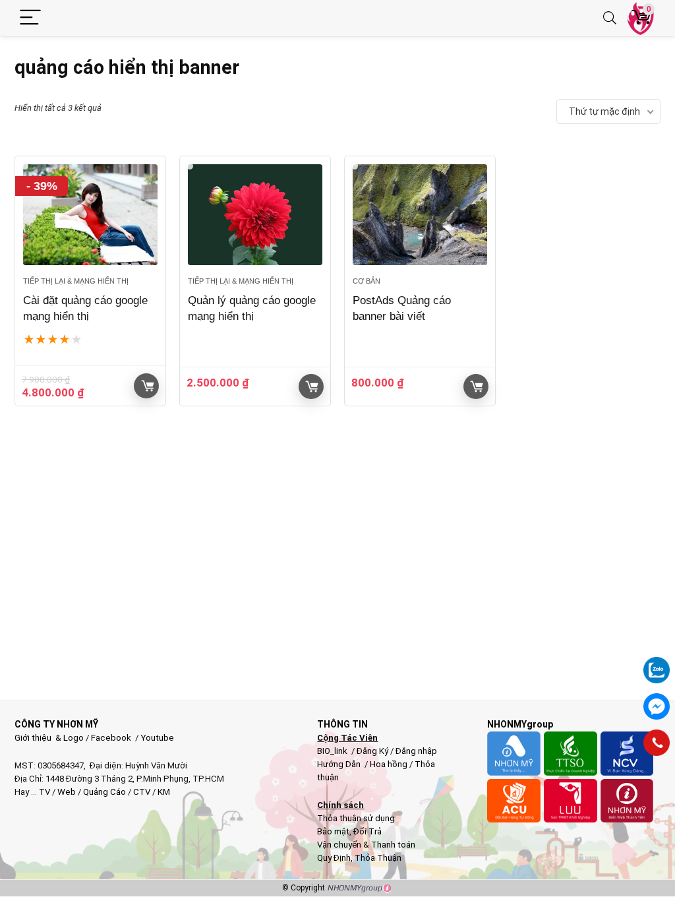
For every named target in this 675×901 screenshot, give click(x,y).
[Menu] (30, 18)
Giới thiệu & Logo (49, 738)
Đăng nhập (416, 751)
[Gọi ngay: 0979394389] (656, 743)
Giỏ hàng (146, 385)
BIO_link (333, 751)
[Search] (610, 18)
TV (43, 792)
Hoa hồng (388, 764)
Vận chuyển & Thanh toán (366, 845)
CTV (141, 792)
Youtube (157, 738)
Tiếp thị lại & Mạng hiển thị (76, 281)
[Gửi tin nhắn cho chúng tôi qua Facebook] (656, 706)
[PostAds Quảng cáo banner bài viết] (420, 214)
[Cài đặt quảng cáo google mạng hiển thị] (90, 214)
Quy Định (334, 858)
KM (164, 792)
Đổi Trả (367, 831)
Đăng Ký (373, 751)
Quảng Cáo (104, 792)
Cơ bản (366, 281)
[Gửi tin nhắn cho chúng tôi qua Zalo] (656, 663)
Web (66, 792)
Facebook (111, 738)
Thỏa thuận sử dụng (356, 818)
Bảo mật (333, 831)
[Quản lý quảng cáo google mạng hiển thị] (255, 214)
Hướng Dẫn (340, 764)
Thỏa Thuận (377, 858)
